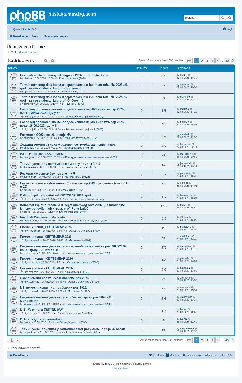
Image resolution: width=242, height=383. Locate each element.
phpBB (108, 363)
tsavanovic (35, 199)
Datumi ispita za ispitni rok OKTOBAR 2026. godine (57, 195)
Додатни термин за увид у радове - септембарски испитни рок (68, 144)
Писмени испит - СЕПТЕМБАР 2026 (46, 258)
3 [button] (207, 60)
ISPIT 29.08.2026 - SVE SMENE (42, 154)
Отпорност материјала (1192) (80, 138)
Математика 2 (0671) (73, 189)
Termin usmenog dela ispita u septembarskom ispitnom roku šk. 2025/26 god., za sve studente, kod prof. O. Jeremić (73, 98)
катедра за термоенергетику (87, 199)
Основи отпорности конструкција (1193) (84, 220)
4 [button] (212, 60)
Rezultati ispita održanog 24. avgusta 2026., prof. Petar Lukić (64, 75)
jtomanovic (30, 167)
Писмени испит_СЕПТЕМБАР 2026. (46, 227)
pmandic (33, 262)
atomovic (34, 281)
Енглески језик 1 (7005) (73, 322)
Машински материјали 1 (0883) (84, 129)
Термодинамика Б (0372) (78, 147)
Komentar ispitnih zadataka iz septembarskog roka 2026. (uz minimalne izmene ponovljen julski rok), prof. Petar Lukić (72, 206)
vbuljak (28, 220)
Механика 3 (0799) (73, 91)
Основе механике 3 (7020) (85, 230)
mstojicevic (30, 157)
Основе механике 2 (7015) (84, 281)
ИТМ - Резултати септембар (41, 319)
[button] (189, 60)
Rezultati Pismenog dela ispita (42, 217)
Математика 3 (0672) (77, 176)
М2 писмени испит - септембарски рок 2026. (53, 287)
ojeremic (28, 91)
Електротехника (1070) (72, 78)
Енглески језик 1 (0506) (78, 313)
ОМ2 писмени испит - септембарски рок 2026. (55, 278)
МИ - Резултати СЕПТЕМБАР (41, 309)
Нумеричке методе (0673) (80, 167)
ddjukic (28, 189)
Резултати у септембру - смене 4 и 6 (47, 173)
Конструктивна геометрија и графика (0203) (91, 157)
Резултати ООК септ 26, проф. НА (45, 135)
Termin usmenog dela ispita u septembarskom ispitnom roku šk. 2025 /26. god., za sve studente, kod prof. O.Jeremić (74, 86)
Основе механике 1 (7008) (83, 262)
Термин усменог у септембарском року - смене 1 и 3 (60, 164)
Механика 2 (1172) (73, 103)
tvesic (32, 313)
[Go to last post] (188, 74)
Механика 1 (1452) (78, 272)
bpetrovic (29, 147)
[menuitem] (32, 29)
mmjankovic (30, 332)
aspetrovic (30, 253)
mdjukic (33, 116)
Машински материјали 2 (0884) (84, 116)
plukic (27, 78)
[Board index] (28, 15)
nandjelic (29, 138)
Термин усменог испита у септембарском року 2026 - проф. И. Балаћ (72, 329)
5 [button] (217, 60)
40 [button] (227, 60)
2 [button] (202, 60)
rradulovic (34, 230)
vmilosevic (30, 304)
